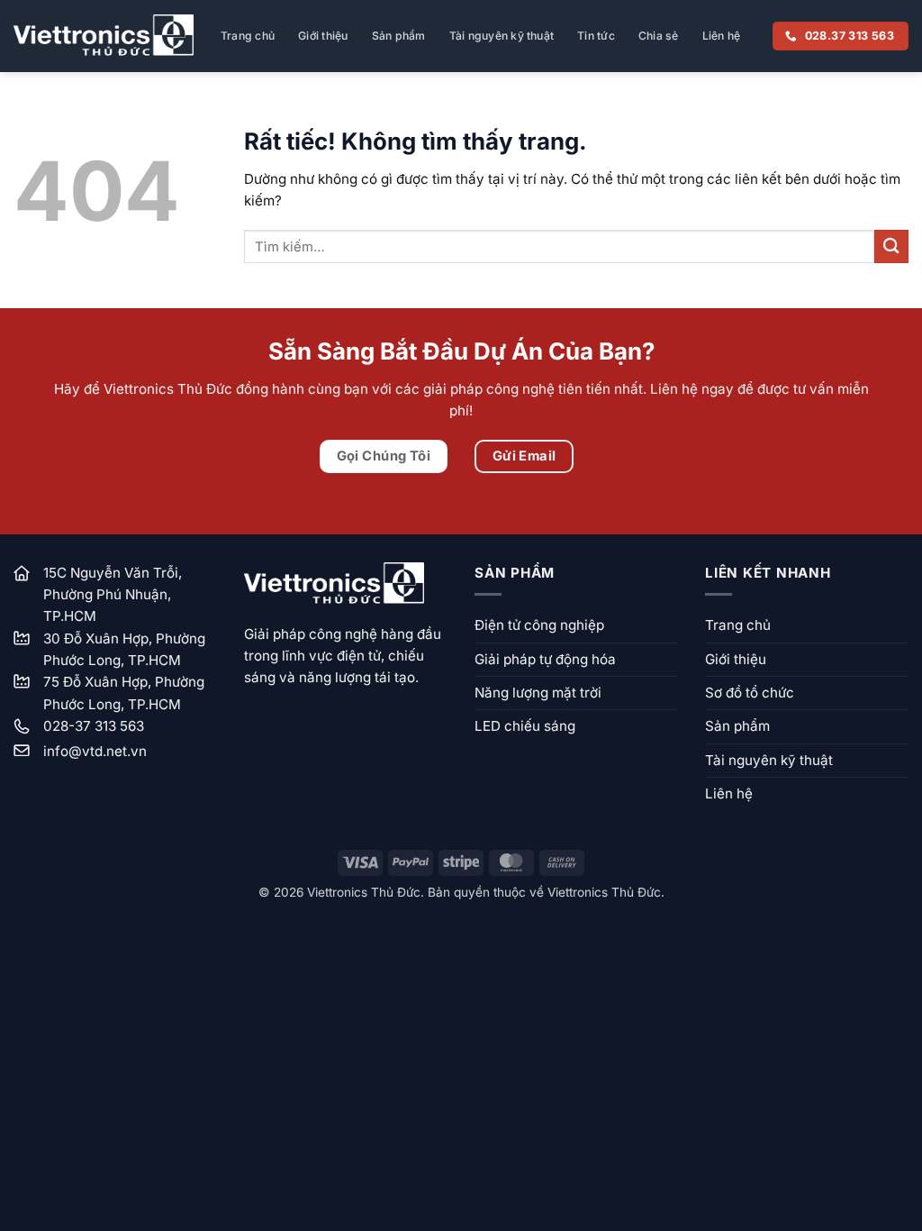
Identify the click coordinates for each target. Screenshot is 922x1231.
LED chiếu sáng (525, 725)
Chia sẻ (658, 35)
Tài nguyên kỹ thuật (502, 35)
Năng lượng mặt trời (538, 692)
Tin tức (596, 35)
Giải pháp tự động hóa (545, 659)
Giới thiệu (323, 35)
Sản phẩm (399, 35)
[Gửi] (891, 246)
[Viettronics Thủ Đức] (104, 35)
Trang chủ (248, 35)
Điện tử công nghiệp (539, 625)
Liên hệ (721, 35)
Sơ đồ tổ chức (749, 692)
